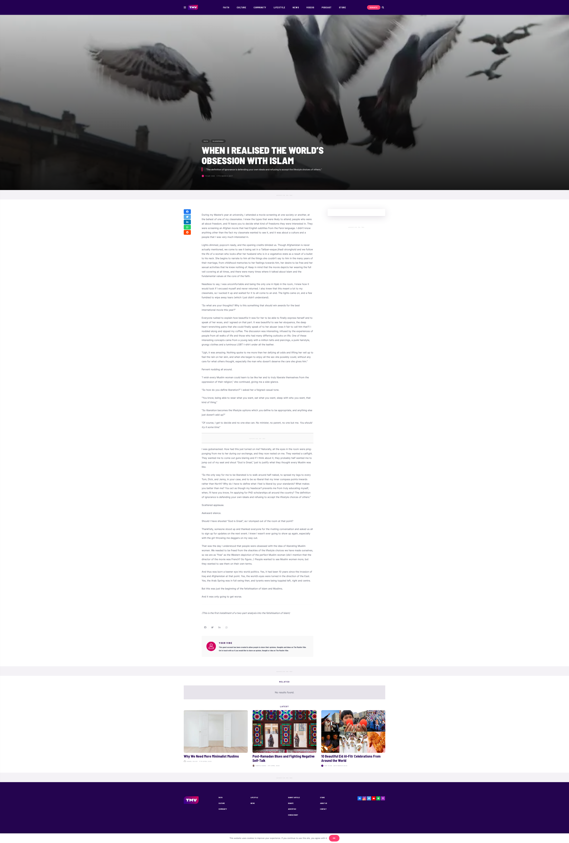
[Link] (193, 7)
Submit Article (294, 797)
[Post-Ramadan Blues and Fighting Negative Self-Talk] (284, 739)
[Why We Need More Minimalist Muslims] (216, 739)
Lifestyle (254, 797)
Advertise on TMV (284, 195)
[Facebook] (360, 798)
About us (323, 803)
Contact (323, 809)
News (253, 803)
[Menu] (185, 7)
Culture (222, 803)
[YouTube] (374, 798)
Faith (221, 797)
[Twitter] (369, 798)
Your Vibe (210, 176)
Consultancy (293, 815)
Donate (291, 803)
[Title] (378, 798)
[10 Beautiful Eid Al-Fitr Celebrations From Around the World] (353, 739)
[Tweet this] (187, 216)
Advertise (292, 809)
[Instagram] (364, 798)
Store (322, 797)
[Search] (382, 7)
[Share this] (187, 211)
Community (223, 809)
